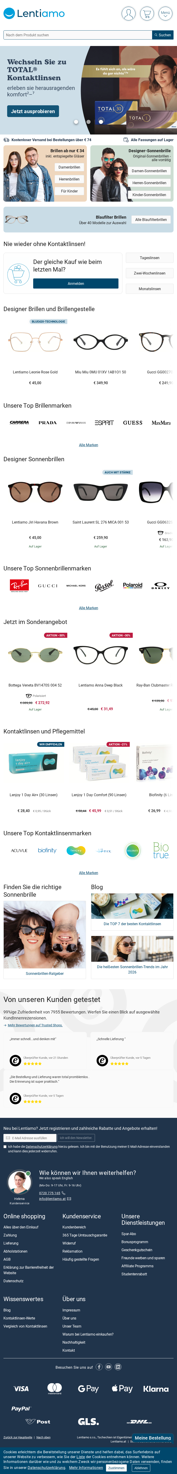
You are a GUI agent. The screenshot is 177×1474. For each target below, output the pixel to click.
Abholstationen (15, 1251)
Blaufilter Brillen (102, 219)
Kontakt (68, 1350)
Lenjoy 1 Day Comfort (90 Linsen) (99, 795)
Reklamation (72, 1251)
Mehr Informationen (86, 1467)
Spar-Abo (128, 1233)
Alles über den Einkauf (20, 1227)
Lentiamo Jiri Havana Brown (35, 522)
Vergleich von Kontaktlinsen (25, 1325)
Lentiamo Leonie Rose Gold (35, 372)
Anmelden (76, 283)
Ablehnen (141, 1468)
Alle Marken (88, 444)
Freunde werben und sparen (143, 1257)
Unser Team (71, 1325)
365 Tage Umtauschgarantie (84, 1235)
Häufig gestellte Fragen (80, 1259)
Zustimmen (116, 1468)
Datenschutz (13, 1280)
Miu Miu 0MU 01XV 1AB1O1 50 (100, 372)
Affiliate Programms (137, 1265)
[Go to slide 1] (76, 122)
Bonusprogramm (134, 1241)
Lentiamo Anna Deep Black (101, 685)
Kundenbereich (74, 1227)
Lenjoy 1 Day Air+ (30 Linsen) (34, 795)
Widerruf (69, 1243)
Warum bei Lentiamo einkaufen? (88, 1334)
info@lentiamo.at (52, 1198)
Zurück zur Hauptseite (17, 1437)
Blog (7, 1309)
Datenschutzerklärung (46, 1467)
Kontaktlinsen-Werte (19, 1317)
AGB (6, 1259)
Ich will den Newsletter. (76, 1138)
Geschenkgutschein (136, 1249)
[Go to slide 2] (88, 122)
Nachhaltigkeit (73, 1342)
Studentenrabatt (134, 1273)
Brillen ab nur (65, 153)
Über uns (69, 1317)
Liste (81, 1456)
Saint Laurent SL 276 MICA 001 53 (101, 522)
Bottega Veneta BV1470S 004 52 (35, 685)
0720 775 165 (49, 1193)
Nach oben (43, 1437)
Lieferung (10, 1243)
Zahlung (10, 1235)
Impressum (71, 1309)
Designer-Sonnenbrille (150, 155)
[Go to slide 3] (101, 122)
